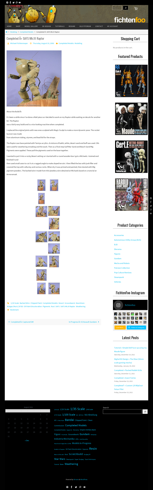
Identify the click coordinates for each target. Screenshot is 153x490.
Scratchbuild (76, 454)
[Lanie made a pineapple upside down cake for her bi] (136, 322)
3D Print (81, 415)
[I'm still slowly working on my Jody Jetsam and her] (119, 322)
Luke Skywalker (83, 439)
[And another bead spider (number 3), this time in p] (124, 318)
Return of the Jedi (59, 454)
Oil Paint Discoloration (33, 306)
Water (62, 464)
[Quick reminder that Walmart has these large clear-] (136, 318)
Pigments (46, 306)
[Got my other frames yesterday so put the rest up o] (128, 322)
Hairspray (93, 434)
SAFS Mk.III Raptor (67, 306)
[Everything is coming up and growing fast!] (128, 313)
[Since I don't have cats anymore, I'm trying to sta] (115, 318)
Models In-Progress (81, 443)
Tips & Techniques (90, 459)
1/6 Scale (56, 409)
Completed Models (26, 32)
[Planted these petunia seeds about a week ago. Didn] (136, 313)
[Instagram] (7, 2)
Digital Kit (69, 430)
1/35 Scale (77, 409)
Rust (53, 306)
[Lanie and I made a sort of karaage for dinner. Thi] (124, 313)
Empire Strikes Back (88, 430)
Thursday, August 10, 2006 (43, 43)
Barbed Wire (25, 303)
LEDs (77, 439)
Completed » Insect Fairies (125, 378)
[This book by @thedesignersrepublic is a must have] (115, 322)
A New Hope (60, 420)
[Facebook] (10, 2)
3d (77, 415)
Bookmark (14, 310)
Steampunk (70, 459)
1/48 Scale (89, 409)
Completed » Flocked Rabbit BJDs (128, 370)
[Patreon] (17, 2)
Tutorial (56, 464)
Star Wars (59, 459)
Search (106, 407)
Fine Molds (64, 434)
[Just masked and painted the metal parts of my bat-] (140, 313)
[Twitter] (13, 2)
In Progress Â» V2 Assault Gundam (83, 322)
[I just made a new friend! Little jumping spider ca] (140, 322)
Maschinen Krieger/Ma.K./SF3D (62, 443)
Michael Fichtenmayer (19, 43)
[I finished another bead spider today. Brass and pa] (128, 318)
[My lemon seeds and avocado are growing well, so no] (119, 313)
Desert (61, 303)
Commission (59, 425)
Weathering (80, 306)
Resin (93, 448)
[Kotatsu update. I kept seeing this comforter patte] (132, 322)
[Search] (125, 8)
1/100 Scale (68, 414)
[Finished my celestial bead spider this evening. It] (144, 313)
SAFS (57, 306)
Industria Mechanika (64, 438)
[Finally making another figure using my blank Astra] (115, 313)
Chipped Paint (36, 303)
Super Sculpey (79, 459)
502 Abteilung (90, 414)
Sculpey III (87, 454)
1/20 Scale (15, 303)
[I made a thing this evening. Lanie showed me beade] (132, 318)
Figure (57, 434)
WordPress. (83, 479)
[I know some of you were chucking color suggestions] (119, 318)
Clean (90, 420)
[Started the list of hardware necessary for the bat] (132, 313)
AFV (55, 420)
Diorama (76, 430)
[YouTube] (20, 2)
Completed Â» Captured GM (21, 322)
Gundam (85, 434)
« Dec (27, 440)
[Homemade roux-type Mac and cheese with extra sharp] (144, 318)
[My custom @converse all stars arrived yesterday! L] (124, 322)
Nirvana (76, 479)
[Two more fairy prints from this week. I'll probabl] (144, 322)
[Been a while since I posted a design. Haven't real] (140, 318)
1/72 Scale (57, 415)
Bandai (69, 420)
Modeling (13, 32)
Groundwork (70, 303)
